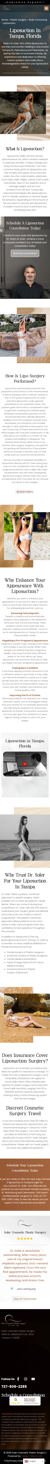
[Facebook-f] (18, 1379)
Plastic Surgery (18, 19)
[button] (46, 8)
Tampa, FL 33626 (10, 1337)
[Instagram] (25, 1379)
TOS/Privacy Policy (14, 1460)
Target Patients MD (31, 1456)
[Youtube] (33, 1379)
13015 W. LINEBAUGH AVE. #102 (17, 1334)
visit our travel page (36, 1144)
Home (4, 19)
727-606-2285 (14, 1386)
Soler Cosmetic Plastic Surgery (18, 1331)
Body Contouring (38, 19)
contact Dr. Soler (17, 1185)
